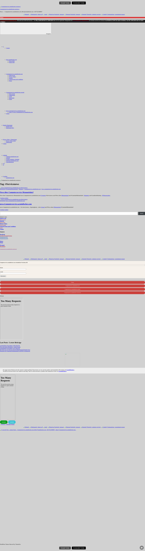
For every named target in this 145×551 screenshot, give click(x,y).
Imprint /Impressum (7, 125)
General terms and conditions (16, 79)
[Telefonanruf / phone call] (36, 14)
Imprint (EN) (9, 126)
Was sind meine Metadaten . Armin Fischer (10, 347)
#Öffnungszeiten (106, 195)
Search (141, 213)
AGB (10, 96)
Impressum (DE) (10, 128)
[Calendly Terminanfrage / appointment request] (113, 14)
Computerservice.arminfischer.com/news (9, 9)
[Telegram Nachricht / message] (72, 14)
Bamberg (21, 189)
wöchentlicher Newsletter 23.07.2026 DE (10, 348)
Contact (8, 48)
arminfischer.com (10, 177)
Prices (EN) (12, 61)
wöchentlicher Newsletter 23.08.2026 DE (10, 345)
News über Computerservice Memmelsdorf (16, 192)
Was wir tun (12, 93)
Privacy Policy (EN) (11, 141)
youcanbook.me (10, 162)
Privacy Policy (12, 76)
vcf (4, 163)
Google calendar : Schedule (12, 159)
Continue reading (4, 198)
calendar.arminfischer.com (12, 156)
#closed (43, 207)
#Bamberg (86, 195)
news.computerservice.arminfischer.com (51, 189)
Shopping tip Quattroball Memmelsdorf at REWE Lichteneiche (15, 351)
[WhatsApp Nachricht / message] (56, 14)
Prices (10, 80)
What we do (12, 75)
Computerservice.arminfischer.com (8, 20)
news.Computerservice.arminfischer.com (15, 111)
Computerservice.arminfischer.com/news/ (72, 292)
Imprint (11, 78)
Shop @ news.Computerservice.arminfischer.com (21, 112)
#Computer (43, 195)
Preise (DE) (12, 62)
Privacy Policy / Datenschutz (10, 139)
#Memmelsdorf (65, 195)
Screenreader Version (78, 3)
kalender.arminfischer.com (12, 160)
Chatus (7, 113)
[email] (45, 14)
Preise (10, 99)
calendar (5, 155)
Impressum (11, 98)
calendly (8, 158)
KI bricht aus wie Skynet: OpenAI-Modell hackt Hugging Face (15, 349)
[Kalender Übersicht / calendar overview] (91, 14)
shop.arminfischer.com (11, 59)
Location (5, 176)
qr (3, 164)
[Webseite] (26, 14)
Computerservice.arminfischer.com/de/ (15, 92)
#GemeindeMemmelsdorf (12, 189)
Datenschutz (12, 95)
